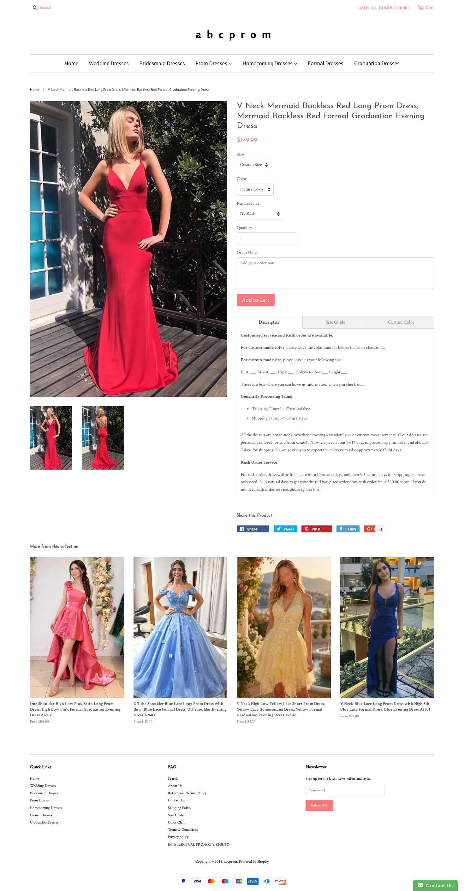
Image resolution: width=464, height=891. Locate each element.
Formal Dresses (325, 63)
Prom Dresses (212, 63)
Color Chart (177, 822)
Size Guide (176, 815)
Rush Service (248, 203)
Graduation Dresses (377, 63)
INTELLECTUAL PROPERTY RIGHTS (198, 844)
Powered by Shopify (254, 861)
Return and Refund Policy (187, 793)
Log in (363, 7)
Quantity (244, 228)
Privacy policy (178, 837)
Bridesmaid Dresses (162, 63)
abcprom (230, 861)
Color (242, 179)
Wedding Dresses (109, 63)
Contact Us (176, 800)
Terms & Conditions (183, 829)
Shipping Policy (179, 808)
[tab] (270, 322)
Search (173, 778)
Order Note (247, 252)
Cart (430, 7)
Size (240, 154)
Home (71, 63)
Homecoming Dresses (268, 63)
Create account (394, 7)
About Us (175, 785)
